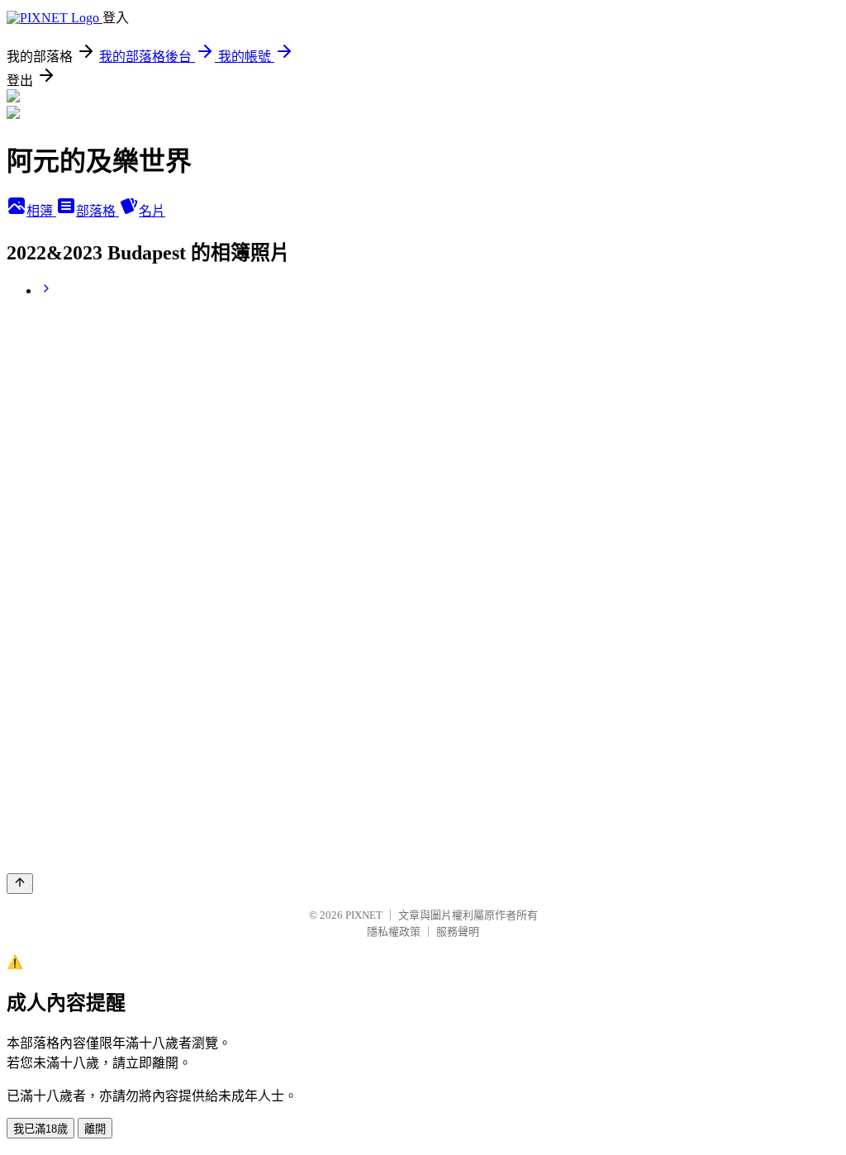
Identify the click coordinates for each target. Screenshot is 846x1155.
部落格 (97, 211)
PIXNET (364, 915)
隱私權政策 (394, 931)
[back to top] (20, 883)
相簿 (41, 211)
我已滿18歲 (40, 1129)
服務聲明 (457, 931)
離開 (95, 1129)
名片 (152, 211)
